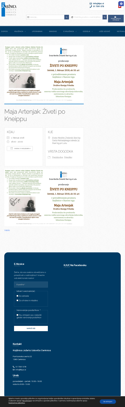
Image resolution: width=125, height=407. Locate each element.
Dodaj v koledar (21, 148)
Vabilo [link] (7, 230)
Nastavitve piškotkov (17, 403)
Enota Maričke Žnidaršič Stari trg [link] (66, 138)
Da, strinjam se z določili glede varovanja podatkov (29, 316)
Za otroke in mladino (28, 300)
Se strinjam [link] (27, 401)
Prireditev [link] (68, 157)
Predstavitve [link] (57, 157)
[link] (121, 3)
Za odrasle (23, 296)
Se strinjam (107, 401)
